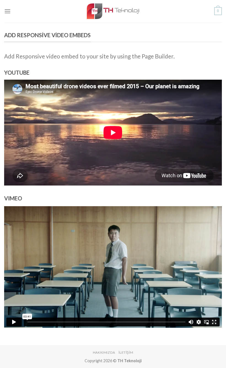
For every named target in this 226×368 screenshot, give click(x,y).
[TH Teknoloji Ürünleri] (113, 11)
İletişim (126, 352)
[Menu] (7, 11)
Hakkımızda (104, 352)
